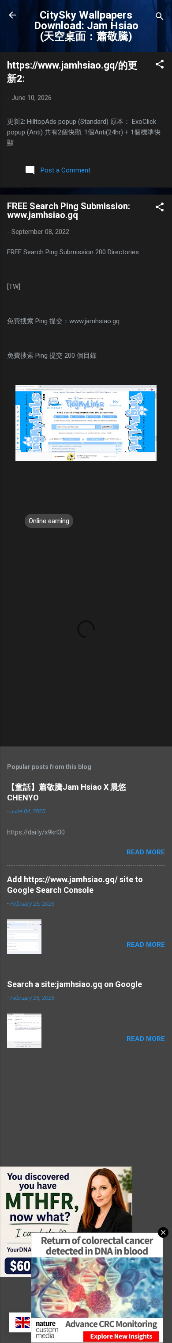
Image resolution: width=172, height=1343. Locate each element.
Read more (146, 852)
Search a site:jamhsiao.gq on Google (74, 984)
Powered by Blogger (91, 1291)
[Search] (159, 17)
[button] (159, 66)
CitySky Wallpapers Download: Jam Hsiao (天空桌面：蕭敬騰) (86, 25)
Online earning (49, 521)
